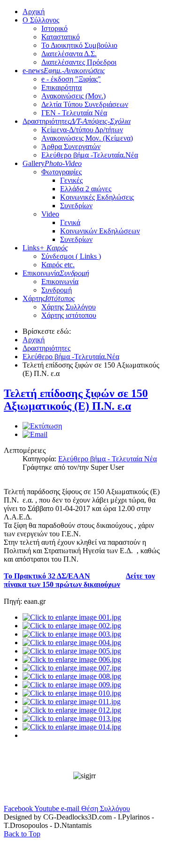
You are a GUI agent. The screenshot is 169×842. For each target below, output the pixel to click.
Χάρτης (49, 298)
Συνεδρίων (76, 206)
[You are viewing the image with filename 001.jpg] (72, 617)
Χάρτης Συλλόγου (68, 307)
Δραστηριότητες (77, 121)
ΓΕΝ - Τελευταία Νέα (74, 113)
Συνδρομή (56, 290)
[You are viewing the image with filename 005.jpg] (72, 651)
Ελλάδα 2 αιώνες (85, 189)
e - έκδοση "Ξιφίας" (71, 79)
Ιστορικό (54, 28)
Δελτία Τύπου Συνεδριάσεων (84, 104)
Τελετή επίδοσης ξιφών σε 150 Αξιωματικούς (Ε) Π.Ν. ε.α (76, 399)
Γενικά (70, 222)
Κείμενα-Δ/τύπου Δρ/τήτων (82, 130)
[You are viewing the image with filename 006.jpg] (72, 659)
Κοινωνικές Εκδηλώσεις (97, 197)
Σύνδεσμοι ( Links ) (71, 256)
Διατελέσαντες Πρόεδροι (78, 62)
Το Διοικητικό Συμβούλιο (79, 45)
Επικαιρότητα (61, 87)
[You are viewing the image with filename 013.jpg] (72, 718)
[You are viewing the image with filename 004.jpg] (72, 643)
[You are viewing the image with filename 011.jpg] (72, 702)
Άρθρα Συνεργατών (70, 146)
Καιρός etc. (58, 265)
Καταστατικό (60, 37)
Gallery (52, 163)
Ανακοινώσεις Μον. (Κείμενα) (87, 138)
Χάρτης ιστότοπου (68, 315)
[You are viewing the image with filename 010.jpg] (72, 693)
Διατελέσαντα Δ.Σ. (69, 54)
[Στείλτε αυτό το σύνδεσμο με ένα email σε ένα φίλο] (35, 434)
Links (45, 248)
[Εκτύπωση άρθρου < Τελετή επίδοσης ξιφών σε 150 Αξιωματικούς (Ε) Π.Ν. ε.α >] (42, 426)
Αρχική (34, 11)
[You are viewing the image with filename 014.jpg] (72, 727)
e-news (64, 71)
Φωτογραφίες (61, 172)
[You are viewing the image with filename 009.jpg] (72, 685)
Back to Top (22, 834)
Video (50, 214)
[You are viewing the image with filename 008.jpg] (72, 676)
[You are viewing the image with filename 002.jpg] (72, 626)
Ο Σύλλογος (41, 20)
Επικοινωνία (56, 273)
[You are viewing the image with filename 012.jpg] (72, 710)
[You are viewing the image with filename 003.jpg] (72, 634)
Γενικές (71, 180)
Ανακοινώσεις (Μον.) (73, 96)
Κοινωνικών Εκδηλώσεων (100, 231)
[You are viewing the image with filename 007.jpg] (72, 668)
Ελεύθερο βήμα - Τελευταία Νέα (107, 459)
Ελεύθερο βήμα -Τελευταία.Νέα (89, 155)
